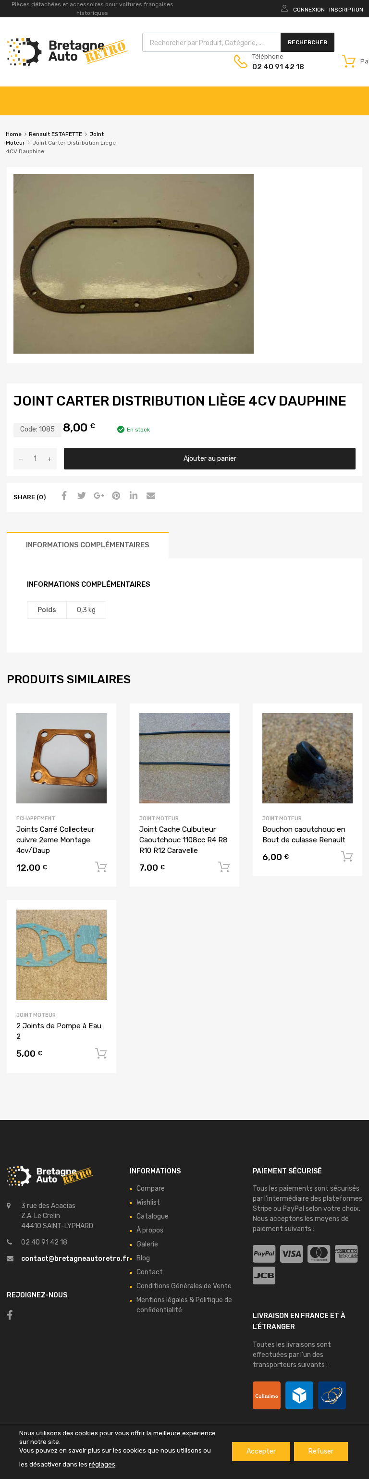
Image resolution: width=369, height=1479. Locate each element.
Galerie (147, 1244)
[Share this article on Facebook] (63, 496)
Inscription (346, 9)
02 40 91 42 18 (275, 66)
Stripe (262, 1209)
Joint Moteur (159, 818)
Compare (150, 1188)
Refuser (320, 1451)
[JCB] (264, 1276)
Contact (149, 1272)
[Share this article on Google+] (97, 496)
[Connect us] (10, 1315)
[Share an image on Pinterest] (115, 496)
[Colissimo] (267, 1395)
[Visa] (291, 1254)
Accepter (261, 1451)
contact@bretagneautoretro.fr (75, 1259)
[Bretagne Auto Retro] (67, 63)
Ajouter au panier (210, 459)
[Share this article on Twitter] (80, 496)
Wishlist (148, 1202)
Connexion (309, 9)
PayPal (293, 1209)
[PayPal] (264, 1254)
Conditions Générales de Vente (184, 1286)
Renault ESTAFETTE (55, 134)
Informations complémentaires (87, 545)
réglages (102, 1464)
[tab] (88, 545)
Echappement (35, 818)
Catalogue (152, 1216)
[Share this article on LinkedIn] (132, 496)
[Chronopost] (299, 1395)
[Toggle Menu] (356, 96)
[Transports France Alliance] (332, 1395)
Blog (143, 1258)
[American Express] (346, 1254)
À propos (149, 1230)
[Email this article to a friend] (149, 496)
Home (14, 134)
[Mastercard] (319, 1254)
